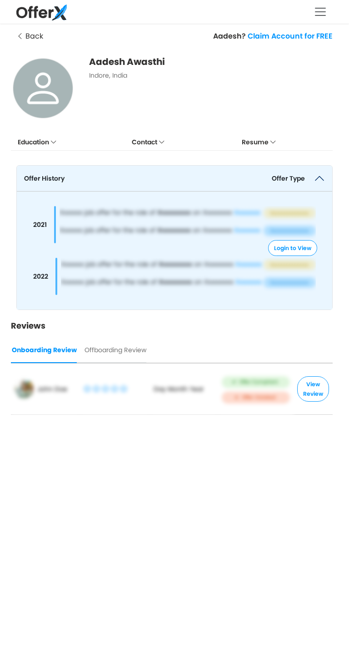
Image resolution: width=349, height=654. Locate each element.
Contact (145, 142)
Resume (256, 142)
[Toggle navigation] (320, 11)
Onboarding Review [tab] (44, 349)
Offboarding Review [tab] (115, 349)
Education (34, 142)
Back (33, 36)
